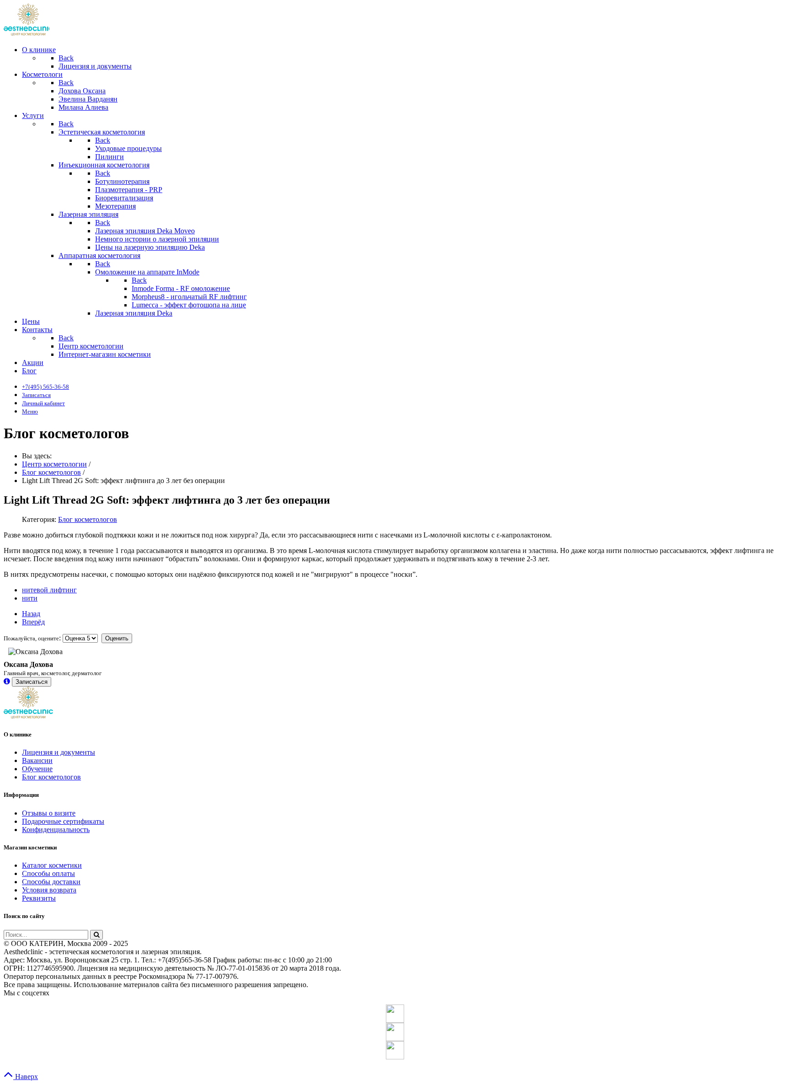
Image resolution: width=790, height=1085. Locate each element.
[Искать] (96, 935)
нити (29, 598)
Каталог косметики (52, 865)
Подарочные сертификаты (63, 821)
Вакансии (37, 760)
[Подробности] (7, 681)
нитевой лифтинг (49, 590)
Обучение (37, 769)
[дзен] (395, 1050)
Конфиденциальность (56, 829)
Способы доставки (51, 882)
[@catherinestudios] (395, 1013)
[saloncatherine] (395, 1032)
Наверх (25, 1076)
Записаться (32, 681)
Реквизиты (39, 898)
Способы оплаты (48, 873)
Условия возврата (49, 890)
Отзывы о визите (48, 813)
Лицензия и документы (58, 752)
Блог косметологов (87, 519)
